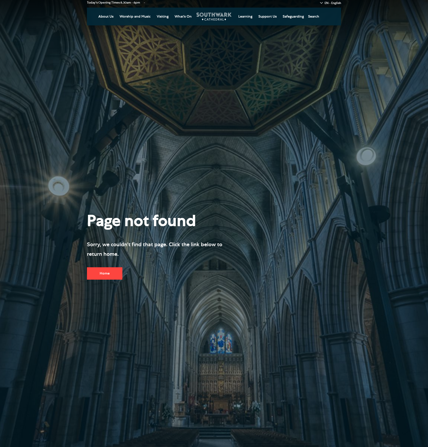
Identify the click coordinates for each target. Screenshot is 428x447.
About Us (105, 16)
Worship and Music (135, 16)
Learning (245, 16)
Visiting (163, 16)
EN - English (333, 3)
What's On (183, 16)
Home (105, 273)
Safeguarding (293, 16)
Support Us (267, 16)
